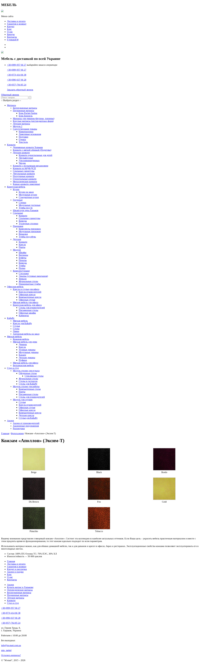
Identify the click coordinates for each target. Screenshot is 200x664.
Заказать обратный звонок (20, 89)
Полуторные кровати (23, 176)
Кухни (16, 189)
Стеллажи (24, 273)
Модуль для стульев (23, 399)
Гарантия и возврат (16, 24)
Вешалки (23, 234)
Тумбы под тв (26, 208)
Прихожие (18, 226)
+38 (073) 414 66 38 (16, 75)
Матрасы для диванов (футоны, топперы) (33, 118)
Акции (10, 420)
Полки (22, 268)
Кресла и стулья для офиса (26, 289)
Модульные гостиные (29, 205)
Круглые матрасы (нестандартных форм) (33, 121)
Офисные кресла (27, 294)
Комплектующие (21, 271)
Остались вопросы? (11, 655)
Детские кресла (26, 415)
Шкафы (22, 252)
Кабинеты (24, 315)
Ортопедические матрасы (20, 590)
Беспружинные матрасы (25, 108)
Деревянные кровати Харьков (28, 147)
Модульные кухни (28, 194)
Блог (9, 29)
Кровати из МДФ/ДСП (24, 168)
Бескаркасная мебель (23, 365)
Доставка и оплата (16, 21)
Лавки (16, 331)
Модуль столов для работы (26, 386)
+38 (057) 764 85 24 (16, 84)
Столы (16, 328)
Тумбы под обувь (27, 236)
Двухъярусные (26, 158)
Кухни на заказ (26, 192)
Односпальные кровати (24, 179)
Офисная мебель (15, 286)
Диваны (23, 344)
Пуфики (23, 360)
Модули (17, 250)
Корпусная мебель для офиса (27, 305)
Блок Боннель (26, 116)
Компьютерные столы (30, 389)
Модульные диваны (29, 352)
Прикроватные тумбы (30, 284)
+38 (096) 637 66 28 (16, 80)
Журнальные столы (28, 281)
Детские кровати (21, 152)
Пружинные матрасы (23, 110)
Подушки (23, 137)
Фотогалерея (17, 433)
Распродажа (19, 428)
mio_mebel (6, 650)
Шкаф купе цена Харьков (25, 210)
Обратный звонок (10, 94)
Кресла (22, 244)
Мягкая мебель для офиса (25, 302)
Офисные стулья (27, 300)
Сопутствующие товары (25, 129)
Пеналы (23, 260)
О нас (10, 32)
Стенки (22, 202)
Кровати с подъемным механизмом (30, 166)
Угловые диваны (27, 349)
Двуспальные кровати (24, 173)
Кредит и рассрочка (17, 569)
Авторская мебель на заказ (26, 334)
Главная (5, 433)
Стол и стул (13, 368)
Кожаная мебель (21, 339)
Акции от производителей (26, 423)
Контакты (12, 37)
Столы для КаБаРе (28, 384)
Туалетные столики (28, 223)
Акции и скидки (15, 572)
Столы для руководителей (32, 307)
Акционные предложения (26, 426)
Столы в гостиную (28, 381)
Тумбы (22, 265)
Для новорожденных (29, 160)
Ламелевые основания (30, 134)
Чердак (22, 163)
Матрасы (11, 105)
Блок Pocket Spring (28, 113)
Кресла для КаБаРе (22, 323)
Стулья (16, 326)
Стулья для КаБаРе (28, 418)
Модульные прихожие (30, 231)
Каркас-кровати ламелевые (26, 184)
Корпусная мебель (16, 187)
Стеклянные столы (34, 376)
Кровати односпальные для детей (35, 155)
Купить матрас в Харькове (20, 587)
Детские (17, 239)
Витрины (23, 255)
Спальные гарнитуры (23, 171)
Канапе (22, 355)
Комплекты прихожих (30, 229)
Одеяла (22, 139)
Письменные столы (28, 310)
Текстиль (23, 142)
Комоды (23, 221)
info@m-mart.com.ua (11, 645)
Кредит (10, 26)
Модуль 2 (17, 126)
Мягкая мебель (20, 321)
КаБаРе (10, 318)
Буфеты (22, 257)
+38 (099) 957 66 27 (16, 65)
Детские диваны (27, 357)
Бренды (11, 34)
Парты (22, 247)
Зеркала (23, 278)
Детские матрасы (21, 123)
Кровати (11, 144)
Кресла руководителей (30, 292)
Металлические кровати (25, 181)
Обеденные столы (28, 373)
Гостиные (18, 200)
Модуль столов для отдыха (26, 370)
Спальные (18, 213)
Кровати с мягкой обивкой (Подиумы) (32, 150)
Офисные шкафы (27, 313)
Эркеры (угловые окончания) (33, 276)
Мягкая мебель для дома (25, 342)
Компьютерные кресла (30, 297)
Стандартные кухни (29, 197)
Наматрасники (26, 131)
